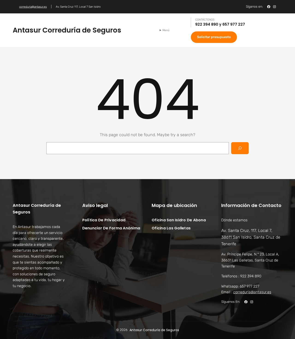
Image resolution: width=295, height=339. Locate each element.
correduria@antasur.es (33, 6)
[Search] (240, 148)
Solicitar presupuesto (214, 37)
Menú (165, 30)
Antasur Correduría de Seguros (67, 30)
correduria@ (252, 292)
